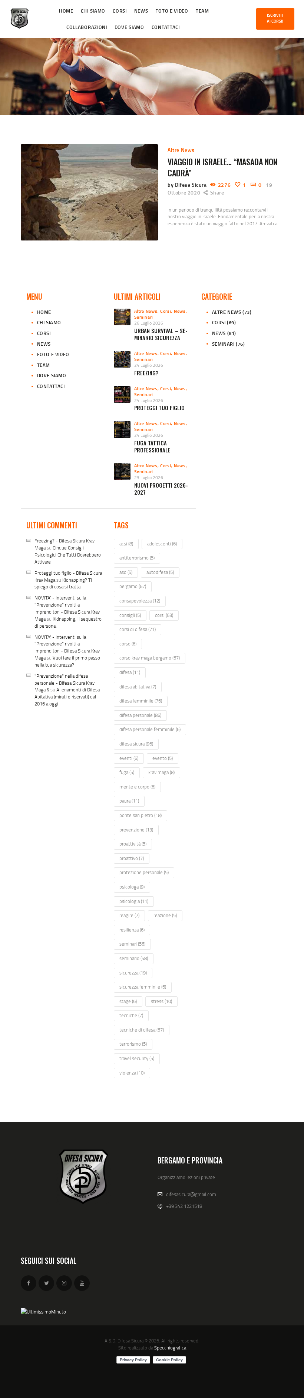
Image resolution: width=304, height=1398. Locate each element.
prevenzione (136, 829)
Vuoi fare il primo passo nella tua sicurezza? (67, 661)
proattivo (131, 858)
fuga (126, 772)
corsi (164, 615)
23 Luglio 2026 (148, 477)
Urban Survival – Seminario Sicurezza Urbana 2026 (161, 338)
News (44, 344)
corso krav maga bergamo (149, 657)
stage (128, 1001)
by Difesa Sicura (188, 184)
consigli (130, 615)
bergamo (132, 586)
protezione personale (144, 872)
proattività (132, 843)
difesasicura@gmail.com (191, 1194)
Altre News (181, 149)
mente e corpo (137, 786)
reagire (129, 915)
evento (162, 758)
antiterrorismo (137, 557)
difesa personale (140, 715)
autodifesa (160, 572)
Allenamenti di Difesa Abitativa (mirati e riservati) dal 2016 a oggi (67, 696)
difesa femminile (140, 700)
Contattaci (51, 386)
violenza (132, 1072)
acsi (126, 543)
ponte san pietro (140, 815)
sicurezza (133, 972)
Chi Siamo (49, 322)
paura (129, 800)
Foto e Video (53, 354)
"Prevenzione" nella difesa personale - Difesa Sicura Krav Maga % (64, 683)
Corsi (44, 333)
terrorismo (133, 1043)
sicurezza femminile (142, 986)
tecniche (131, 1015)
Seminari (143, 317)
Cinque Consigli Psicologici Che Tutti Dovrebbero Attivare (67, 554)
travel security (136, 1058)
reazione (165, 915)
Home (44, 312)
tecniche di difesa (141, 1029)
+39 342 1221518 (184, 1206)
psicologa (132, 886)
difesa (129, 672)
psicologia (133, 901)
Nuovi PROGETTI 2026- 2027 (161, 489)
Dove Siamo (51, 375)
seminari (132, 943)
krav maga (161, 772)
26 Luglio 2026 (148, 323)
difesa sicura (136, 743)
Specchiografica (170, 1347)
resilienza (132, 929)
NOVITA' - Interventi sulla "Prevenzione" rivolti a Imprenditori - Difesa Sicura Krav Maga (67, 608)
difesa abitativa (137, 686)
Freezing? (146, 372)
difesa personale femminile (150, 729)
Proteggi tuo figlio (159, 407)
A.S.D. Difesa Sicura (124, 1340)
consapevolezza (139, 600)
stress (161, 1001)
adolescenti (162, 543)
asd (125, 572)
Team (43, 365)
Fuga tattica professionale (152, 446)
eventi (128, 758)
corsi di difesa (137, 629)
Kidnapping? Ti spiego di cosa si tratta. (63, 583)
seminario (133, 958)
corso (127, 643)
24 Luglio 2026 (148, 365)
